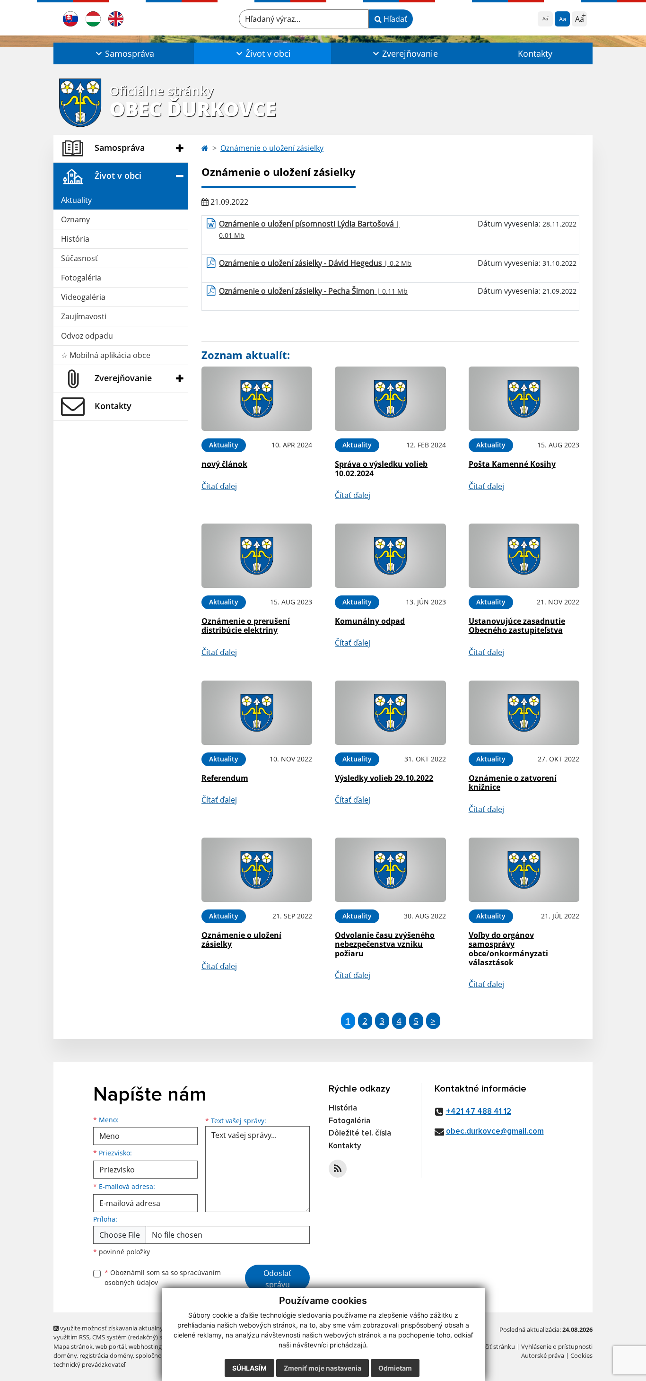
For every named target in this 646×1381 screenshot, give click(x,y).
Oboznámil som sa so (163, 1277)
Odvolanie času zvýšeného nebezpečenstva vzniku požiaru (385, 944)
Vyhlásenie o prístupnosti (557, 1346)
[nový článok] (256, 399)
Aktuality (76, 200)
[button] (123, 53)
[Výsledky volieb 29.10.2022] (390, 713)
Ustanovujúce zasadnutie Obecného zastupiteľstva (517, 625)
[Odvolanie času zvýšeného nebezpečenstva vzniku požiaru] (390, 870)
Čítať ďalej (219, 486)
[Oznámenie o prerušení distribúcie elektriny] (256, 556)
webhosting (145, 1346)
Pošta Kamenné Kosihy (512, 464)
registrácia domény (106, 1355)
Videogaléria (83, 297)
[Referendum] (256, 713)
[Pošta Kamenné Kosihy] (524, 399)
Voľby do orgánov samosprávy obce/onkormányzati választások (508, 949)
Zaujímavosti (83, 316)
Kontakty (535, 53)
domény (65, 1355)
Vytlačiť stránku (493, 1346)
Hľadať (394, 19)
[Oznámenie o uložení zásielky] (256, 870)
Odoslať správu (277, 1279)
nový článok (224, 464)
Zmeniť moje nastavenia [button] (322, 1368)
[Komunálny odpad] (390, 556)
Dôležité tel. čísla (360, 1133)
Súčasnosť (79, 258)
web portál (111, 1346)
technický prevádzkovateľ (89, 1364)
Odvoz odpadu (87, 336)
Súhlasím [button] (249, 1368)
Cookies (581, 1355)
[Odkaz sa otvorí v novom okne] (338, 1169)
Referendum (224, 778)
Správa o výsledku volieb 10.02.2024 (381, 468)
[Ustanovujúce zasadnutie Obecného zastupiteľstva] (524, 556)
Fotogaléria (81, 277)
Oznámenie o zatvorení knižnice (513, 782)
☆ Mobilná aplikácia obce (105, 355)
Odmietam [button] (395, 1368)
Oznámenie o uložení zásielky (271, 148)
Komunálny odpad (370, 621)
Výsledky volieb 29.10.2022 (384, 778)
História (75, 239)
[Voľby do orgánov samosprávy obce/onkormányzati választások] (524, 870)
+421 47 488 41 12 (478, 1112)
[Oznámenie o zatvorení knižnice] (524, 713)
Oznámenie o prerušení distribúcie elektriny (245, 625)
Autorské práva (542, 1355)
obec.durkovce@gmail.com (495, 1132)
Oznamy (75, 219)
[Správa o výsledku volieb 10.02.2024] (390, 399)
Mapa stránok (73, 1346)
